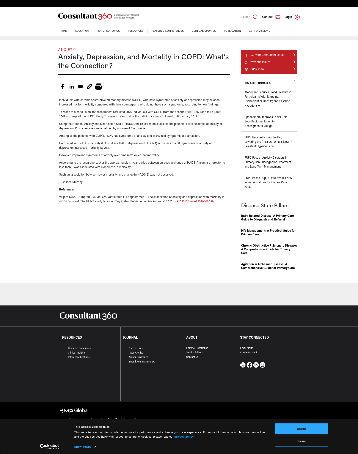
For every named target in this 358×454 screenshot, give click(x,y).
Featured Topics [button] (108, 30)
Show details (82, 446)
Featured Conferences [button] (167, 30)
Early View (257, 69)
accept (301, 428)
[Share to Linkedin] (71, 86)
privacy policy (184, 436)
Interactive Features (79, 357)
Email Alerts (246, 348)
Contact (267, 17)
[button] (89, 86)
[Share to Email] (80, 86)
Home (63, 30)
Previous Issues (260, 62)
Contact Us (192, 357)
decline (301, 440)
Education (82, 30)
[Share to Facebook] (62, 86)
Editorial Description (197, 348)
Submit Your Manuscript (142, 361)
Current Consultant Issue (267, 55)
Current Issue (136, 348)
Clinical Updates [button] (204, 30)
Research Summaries (79, 348)
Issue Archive (136, 352)
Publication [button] (232, 30)
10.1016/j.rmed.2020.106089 (196, 201)
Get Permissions (259, 30)
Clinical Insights (76, 352)
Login (288, 17)
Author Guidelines (138, 357)
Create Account (248, 352)
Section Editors (194, 352)
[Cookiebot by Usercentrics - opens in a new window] (49, 447)
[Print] (98, 86)
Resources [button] (135, 30)
